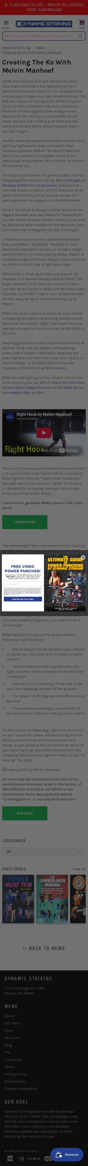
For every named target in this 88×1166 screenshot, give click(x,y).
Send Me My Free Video (23, 599)
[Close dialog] (83, 557)
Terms (18, 594)
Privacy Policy (12, 594)
